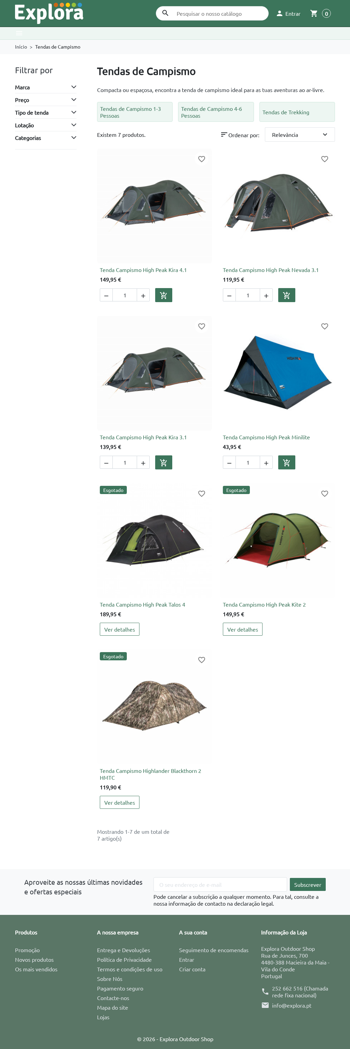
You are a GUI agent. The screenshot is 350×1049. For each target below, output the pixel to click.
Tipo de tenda (32, 112)
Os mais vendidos (36, 969)
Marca (22, 86)
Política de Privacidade (124, 959)
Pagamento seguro (120, 988)
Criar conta (192, 969)
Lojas (103, 1016)
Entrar (186, 959)
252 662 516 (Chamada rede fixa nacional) (300, 991)
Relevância (300, 134)
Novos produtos (34, 959)
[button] (288, 13)
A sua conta (193, 932)
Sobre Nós (109, 978)
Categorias (28, 137)
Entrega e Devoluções (123, 949)
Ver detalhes (119, 629)
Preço (22, 99)
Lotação (24, 124)
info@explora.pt (291, 1005)
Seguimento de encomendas (213, 949)
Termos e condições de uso (129, 969)
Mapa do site (112, 1007)
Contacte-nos (113, 997)
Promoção (27, 949)
